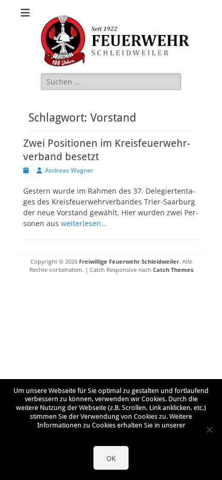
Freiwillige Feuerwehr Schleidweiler (129, 261)
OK (111, 458)
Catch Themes (173, 269)
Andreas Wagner (69, 170)
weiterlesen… (84, 223)
